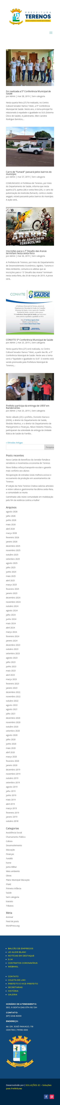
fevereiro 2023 (12, 683)
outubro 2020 (12, 726)
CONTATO (13, 976)
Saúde (9, 892)
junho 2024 (11, 619)
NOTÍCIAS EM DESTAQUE (21, 956)
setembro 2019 (13, 782)
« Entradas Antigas (14, 442)
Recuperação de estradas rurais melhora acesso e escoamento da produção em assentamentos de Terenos (28, 478)
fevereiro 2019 (12, 812)
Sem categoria (38, 96)
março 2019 (11, 808)
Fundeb (9, 858)
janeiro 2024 (11, 640)
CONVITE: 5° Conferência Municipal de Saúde (29, 339)
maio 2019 (11, 799)
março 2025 (11, 584)
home (8, 862)
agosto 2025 (11, 563)
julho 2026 (10, 516)
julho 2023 (10, 662)
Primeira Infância (13, 888)
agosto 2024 (11, 610)
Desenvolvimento (14, 845)
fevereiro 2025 (12, 589)
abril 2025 (10, 580)
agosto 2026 (11, 511)
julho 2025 (10, 567)
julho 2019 (10, 791)
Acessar (9, 917)
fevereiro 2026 (12, 537)
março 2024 (11, 632)
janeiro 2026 (11, 541)
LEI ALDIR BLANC (17, 952)
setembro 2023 (13, 653)
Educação (10, 849)
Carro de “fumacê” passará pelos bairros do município (29, 173)
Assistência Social (14, 832)
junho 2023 (11, 666)
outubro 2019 (12, 778)
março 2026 (11, 533)
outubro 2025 (12, 554)
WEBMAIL (13, 966)
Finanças (10, 854)
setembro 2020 (13, 730)
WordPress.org (12, 925)
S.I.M (10, 959)
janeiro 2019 (11, 816)
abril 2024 (10, 627)
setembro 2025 (13, 559)
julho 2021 (10, 713)
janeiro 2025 (11, 593)
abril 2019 (10, 804)
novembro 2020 (13, 722)
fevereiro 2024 (12, 636)
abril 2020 (10, 752)
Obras (8, 875)
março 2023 (11, 679)
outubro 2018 (12, 821)
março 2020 (11, 756)
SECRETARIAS (15, 987)
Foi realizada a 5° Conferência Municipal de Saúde (28, 92)
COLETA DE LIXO (17, 980)
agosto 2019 (11, 786)
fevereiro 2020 (12, 761)
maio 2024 (11, 623)
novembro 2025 (13, 550)
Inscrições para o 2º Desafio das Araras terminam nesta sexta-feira (26, 252)
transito (9, 901)
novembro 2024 (13, 602)
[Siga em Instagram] (52, 1097)
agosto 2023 (11, 657)
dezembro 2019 (13, 769)
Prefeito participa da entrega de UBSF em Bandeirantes (27, 406)
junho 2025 (11, 571)
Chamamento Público (16, 837)
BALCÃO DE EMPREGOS (20, 948)
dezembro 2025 (13, 546)
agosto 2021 (11, 709)
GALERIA (12, 994)
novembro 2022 (13, 696)
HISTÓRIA (13, 991)
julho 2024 (10, 614)
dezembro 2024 (13, 597)
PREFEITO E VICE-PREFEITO (23, 983)
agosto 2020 (11, 735)
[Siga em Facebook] (46, 1097)
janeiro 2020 (11, 765)
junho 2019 (11, 795)
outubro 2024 (12, 606)
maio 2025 (11, 576)
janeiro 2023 (11, 688)
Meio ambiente (13, 871)
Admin (12, 96)
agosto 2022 (11, 705)
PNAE (8, 884)
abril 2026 (10, 528)
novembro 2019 (13, 773)
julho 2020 (10, 739)
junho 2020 (11, 743)
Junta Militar (11, 867)
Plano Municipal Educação (18, 880)
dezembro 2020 (13, 718)
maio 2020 (11, 748)
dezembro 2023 (13, 645)
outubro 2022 (12, 700)
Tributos (10, 905)
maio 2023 (11, 670)
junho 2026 (11, 520)
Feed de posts (12, 921)
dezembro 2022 (13, 692)
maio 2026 (11, 524)
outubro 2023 (12, 649)
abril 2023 (10, 675)
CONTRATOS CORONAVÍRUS (23, 963)
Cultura (9, 841)
